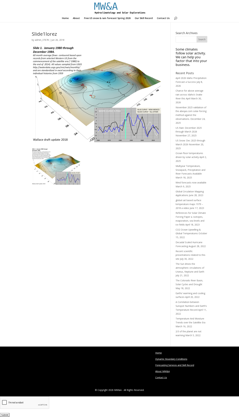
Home (65, 18)
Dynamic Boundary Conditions (171, 359)
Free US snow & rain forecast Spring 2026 (107, 18)
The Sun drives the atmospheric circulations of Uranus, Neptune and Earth (190, 267)
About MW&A (162, 371)
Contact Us (163, 18)
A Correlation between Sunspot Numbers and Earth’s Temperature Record (191, 305)
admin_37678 (42, 39)
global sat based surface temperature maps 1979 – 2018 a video (189, 204)
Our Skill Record (144, 18)
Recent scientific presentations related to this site (190, 255)
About (76, 18)
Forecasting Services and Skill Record (174, 365)
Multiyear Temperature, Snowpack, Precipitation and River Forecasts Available (190, 169)
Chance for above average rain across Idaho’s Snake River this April (189, 94)
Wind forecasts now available (191, 182)
